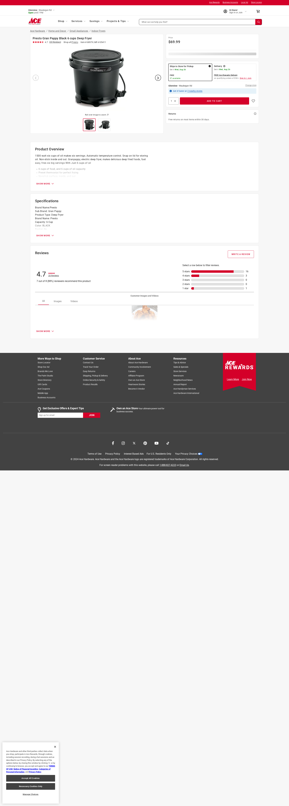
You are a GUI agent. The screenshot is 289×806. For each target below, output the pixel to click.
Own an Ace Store (136, 380)
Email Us (184, 464)
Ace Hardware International (186, 393)
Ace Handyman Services (184, 389)
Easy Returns (89, 371)
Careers (131, 371)
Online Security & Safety (94, 380)
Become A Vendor (136, 389)
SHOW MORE (43, 183)
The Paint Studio (45, 375)
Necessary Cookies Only (30, 786)
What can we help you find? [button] (155, 22)
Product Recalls (90, 384)
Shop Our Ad (43, 367)
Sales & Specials (180, 367)
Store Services (179, 371)
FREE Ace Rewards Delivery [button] (226, 75)
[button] (200, 22)
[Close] (55, 746)
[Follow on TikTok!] (168, 442)
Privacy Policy (112, 453)
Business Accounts (230, 2)
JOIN (91, 415)
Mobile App (43, 393)
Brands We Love (45, 371)
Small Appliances (79, 31)
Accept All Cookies (31, 778)
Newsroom (178, 375)
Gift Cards (42, 384)
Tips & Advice (179, 362)
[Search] (258, 22)
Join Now (247, 379)
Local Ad (244, 2)
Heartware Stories (136, 384)
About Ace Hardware (138, 362)
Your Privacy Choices (186, 453)
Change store (250, 85)
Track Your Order (91, 367)
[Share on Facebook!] (113, 442)
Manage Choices (31, 794)
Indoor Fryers (98, 31)
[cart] (259, 11)
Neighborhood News (183, 380)
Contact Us (88, 362)
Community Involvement (139, 367)
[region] (30, 773)
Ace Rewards (214, 2)
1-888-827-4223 (168, 464)
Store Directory (44, 380)
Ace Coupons (44, 389)
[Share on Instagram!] (123, 442)
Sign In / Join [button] (246, 78)
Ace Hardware (37, 31)
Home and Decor (57, 31)
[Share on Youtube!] (156, 442)
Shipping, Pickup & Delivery (95, 375)
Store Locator (256, 2)
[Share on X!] (134, 442)
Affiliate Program (136, 375)
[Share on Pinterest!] (145, 442)
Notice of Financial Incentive (26, 769)
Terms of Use (94, 453)
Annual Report (180, 384)
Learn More (233, 379)
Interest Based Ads (134, 453)
